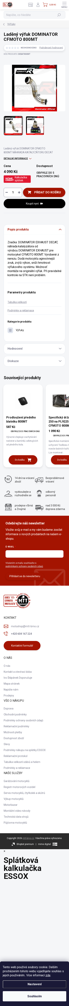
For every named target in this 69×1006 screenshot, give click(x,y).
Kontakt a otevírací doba (18, 671)
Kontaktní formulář (22, 645)
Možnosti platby (13, 732)
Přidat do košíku (47, 192)
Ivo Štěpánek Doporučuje (18, 677)
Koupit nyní (32, 203)
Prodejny (9, 695)
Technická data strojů (16, 816)
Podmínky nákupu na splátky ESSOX (25, 750)
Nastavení (35, 984)
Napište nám (11, 689)
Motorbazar (10, 804)
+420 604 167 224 (21, 633)
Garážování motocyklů (16, 781)
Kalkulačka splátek (21, 179)
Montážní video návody (17, 810)
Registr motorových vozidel (19, 787)
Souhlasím (34, 996)
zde (47, 975)
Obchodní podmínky (15, 714)
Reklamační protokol (15, 756)
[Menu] (64, 4)
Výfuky (20, 330)
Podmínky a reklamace (21, 310)
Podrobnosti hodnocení (51, 47)
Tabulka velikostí (17, 302)
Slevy (7, 744)
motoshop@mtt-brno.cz (25, 626)
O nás (7, 665)
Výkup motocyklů (14, 798)
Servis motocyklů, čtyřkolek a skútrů (24, 792)
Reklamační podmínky (16, 726)
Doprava (8, 708)
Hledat (59, 14)
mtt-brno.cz (28, 838)
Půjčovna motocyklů (15, 822)
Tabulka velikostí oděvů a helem (22, 761)
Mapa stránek (12, 683)
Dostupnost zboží (14, 738)
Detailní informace (16, 158)
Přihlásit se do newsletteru (24, 576)
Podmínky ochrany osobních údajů (23, 720)
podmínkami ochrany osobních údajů (24, 566)
